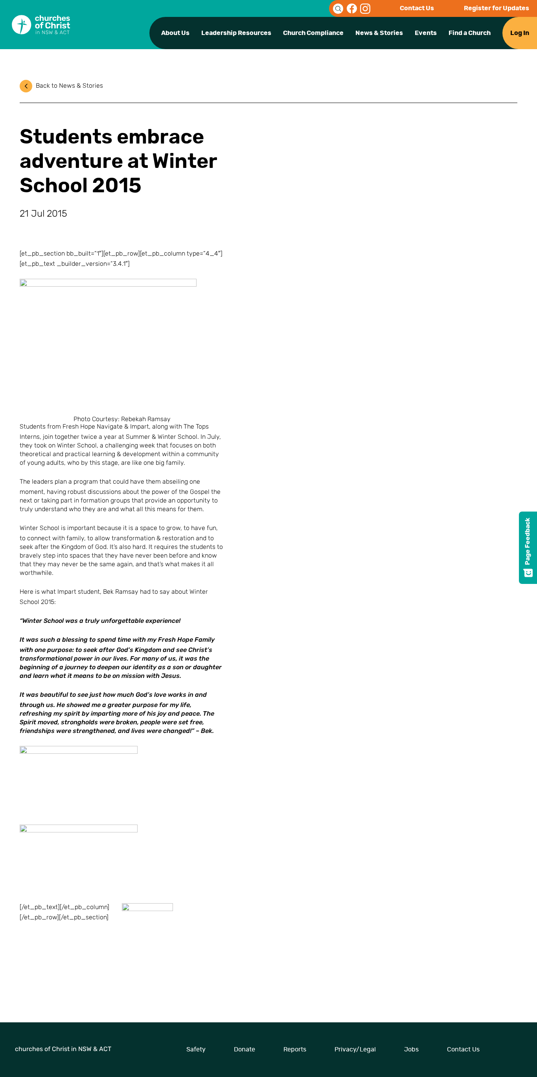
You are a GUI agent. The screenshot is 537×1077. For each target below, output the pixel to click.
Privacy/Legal (355, 1049)
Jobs (411, 1049)
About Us (175, 33)
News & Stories (379, 33)
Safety (196, 1049)
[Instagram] (365, 9)
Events (426, 33)
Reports (294, 1049)
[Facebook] (352, 9)
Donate (244, 1049)
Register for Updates (496, 8)
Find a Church (470, 33)
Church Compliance (313, 33)
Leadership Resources (236, 33)
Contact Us (417, 8)
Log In (519, 33)
